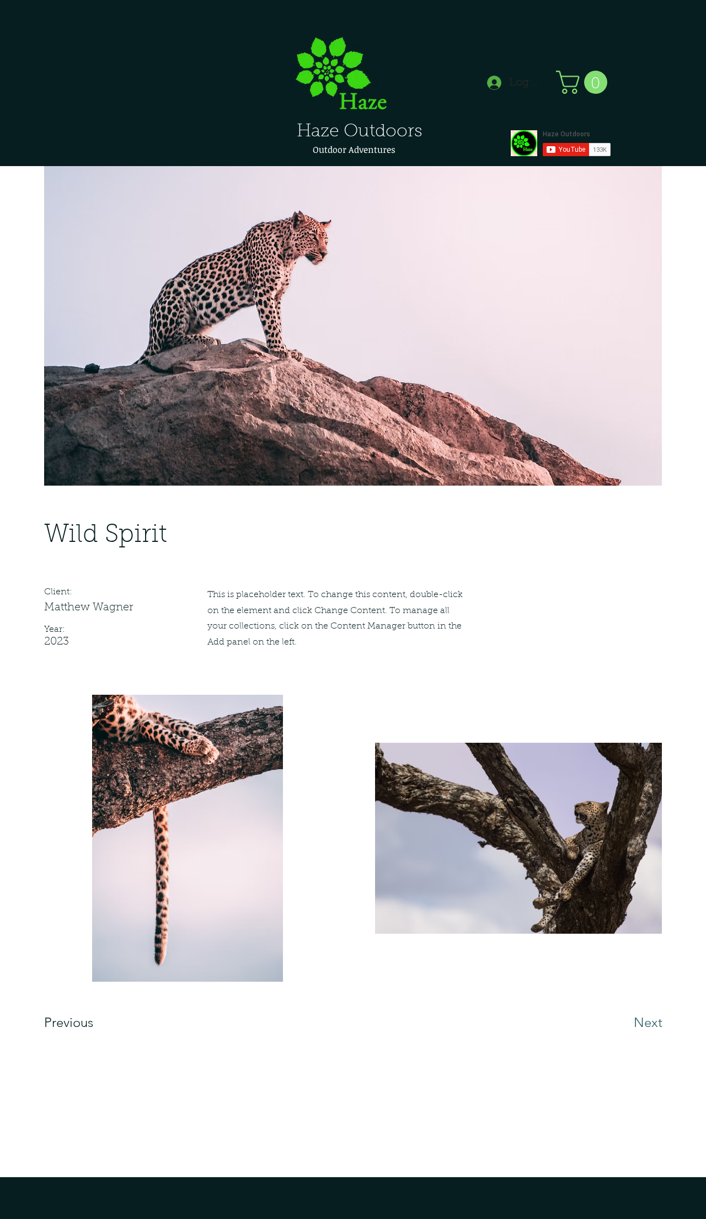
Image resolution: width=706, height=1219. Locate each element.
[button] (584, 82)
